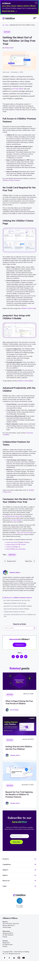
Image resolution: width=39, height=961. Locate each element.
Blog (7, 25)
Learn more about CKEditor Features (18, 542)
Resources (6, 880)
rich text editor (17, 89)
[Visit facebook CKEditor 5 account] (4, 958)
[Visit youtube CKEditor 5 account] (23, 958)
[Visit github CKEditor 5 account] (19, 958)
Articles (7, 32)
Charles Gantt (9, 48)
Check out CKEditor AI (13, 547)
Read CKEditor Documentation (16, 549)
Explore (5, 875)
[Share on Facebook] (13, 656)
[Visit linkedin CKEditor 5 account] (14, 958)
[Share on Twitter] (17, 656)
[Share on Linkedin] (21, 656)
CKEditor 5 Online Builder (25, 381)
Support (5, 870)
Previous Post (11, 561)
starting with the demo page (14, 516)
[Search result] (34, 628)
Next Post (28, 561)
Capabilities (7, 864)
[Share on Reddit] (25, 656)
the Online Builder (16, 520)
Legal (4, 886)
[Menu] (34, 18)
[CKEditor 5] (9, 18)
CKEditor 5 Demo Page (28, 308)
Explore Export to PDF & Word (16, 544)
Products (6, 859)
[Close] (36, 2)
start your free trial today (24, 532)
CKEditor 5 (12, 554)
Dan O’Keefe (14, 710)
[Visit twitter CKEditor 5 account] (9, 958)
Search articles (19, 624)
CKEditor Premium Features (11, 180)
